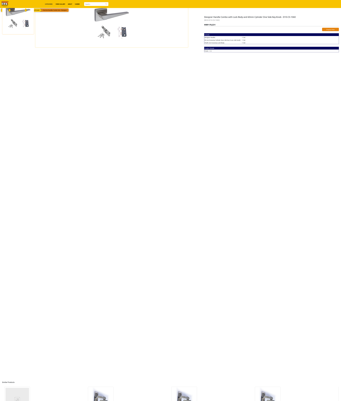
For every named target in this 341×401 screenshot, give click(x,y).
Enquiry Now (330, 29)
